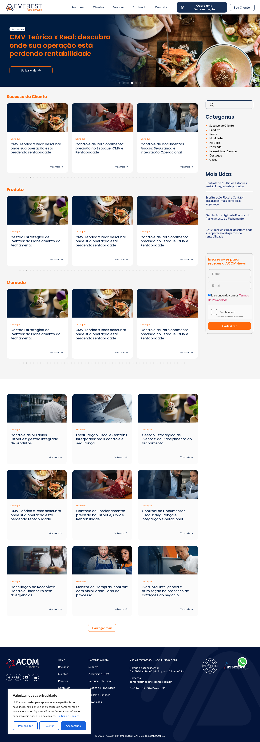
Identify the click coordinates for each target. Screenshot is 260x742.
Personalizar (25, 725)
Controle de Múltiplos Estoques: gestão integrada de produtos (227, 184)
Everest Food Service (223, 151)
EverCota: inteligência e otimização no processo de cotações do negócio (165, 591)
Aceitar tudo (73, 725)
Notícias (215, 142)
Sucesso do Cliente (221, 125)
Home (61, 659)
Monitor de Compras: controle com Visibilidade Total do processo (102, 591)
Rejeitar (49, 725)
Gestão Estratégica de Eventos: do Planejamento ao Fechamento (228, 216)
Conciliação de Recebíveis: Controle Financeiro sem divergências (33, 591)
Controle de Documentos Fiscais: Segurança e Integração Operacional (162, 148)
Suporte (93, 666)
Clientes (98, 7)
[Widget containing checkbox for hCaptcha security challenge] (226, 312)
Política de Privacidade (102, 687)
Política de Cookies (68, 715)
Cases (213, 159)
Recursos (78, 7)
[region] (49, 711)
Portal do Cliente (99, 659)
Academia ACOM (99, 673)
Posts (213, 134)
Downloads (95, 701)
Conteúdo (139, 7)
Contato (161, 7)
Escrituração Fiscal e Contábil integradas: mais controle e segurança (225, 200)
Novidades (216, 138)
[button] (119, 83)
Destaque (215, 155)
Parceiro (118, 7)
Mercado (215, 147)
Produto (214, 130)
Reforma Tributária (100, 680)
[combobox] (229, 104)
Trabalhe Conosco (99, 694)
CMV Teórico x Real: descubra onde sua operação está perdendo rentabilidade (35, 148)
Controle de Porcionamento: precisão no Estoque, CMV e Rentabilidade (100, 148)
